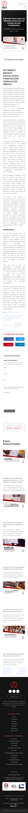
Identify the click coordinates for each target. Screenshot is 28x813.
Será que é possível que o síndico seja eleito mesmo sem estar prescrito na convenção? (6, 671)
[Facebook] (10, 691)
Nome (5, 367)
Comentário (7, 392)
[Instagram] (14, 691)
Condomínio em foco (12, 312)
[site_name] (8, 810)
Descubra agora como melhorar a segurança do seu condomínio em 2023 (13, 524)
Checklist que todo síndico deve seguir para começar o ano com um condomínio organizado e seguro (13, 480)
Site (4, 379)
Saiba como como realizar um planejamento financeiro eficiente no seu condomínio (20, 671)
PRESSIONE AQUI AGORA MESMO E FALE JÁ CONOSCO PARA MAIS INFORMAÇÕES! (13, 318)
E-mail (5, 373)
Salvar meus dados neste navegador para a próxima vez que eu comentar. (14, 387)
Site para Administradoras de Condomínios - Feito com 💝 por (14, 804)
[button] (25, 6)
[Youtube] (17, 691)
